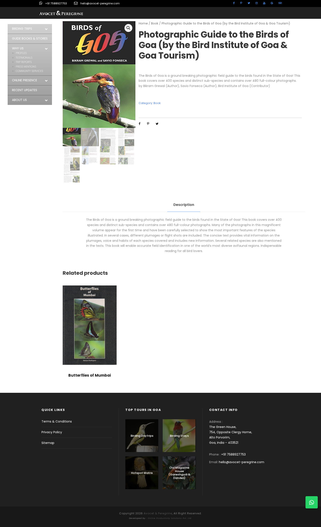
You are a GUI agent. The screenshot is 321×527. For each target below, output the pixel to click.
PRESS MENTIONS (26, 66)
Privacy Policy (51, 432)
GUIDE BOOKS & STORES (30, 38)
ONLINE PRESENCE (24, 80)
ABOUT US (19, 100)
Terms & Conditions (56, 421)
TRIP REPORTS (24, 62)
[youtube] (264, 3)
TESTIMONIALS (24, 57)
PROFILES (21, 53)
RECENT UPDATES (24, 90)
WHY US (18, 48)
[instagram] (256, 3)
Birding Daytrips (142, 436)
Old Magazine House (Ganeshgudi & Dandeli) (179, 473)
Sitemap (47, 443)
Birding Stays (179, 436)
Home (143, 23)
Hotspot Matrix (142, 473)
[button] (128, 28)
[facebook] (234, 3)
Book (154, 23)
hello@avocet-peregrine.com (100, 3)
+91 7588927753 (56, 3)
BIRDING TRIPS (22, 28)
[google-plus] (272, 3)
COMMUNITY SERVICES (29, 71)
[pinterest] (241, 3)
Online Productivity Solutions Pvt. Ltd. (170, 518)
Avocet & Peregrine (158, 513)
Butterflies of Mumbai (89, 375)
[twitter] (249, 3)
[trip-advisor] (280, 3)
